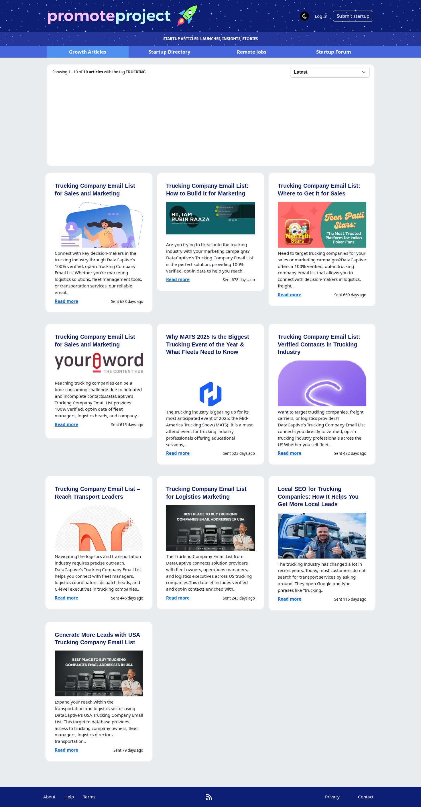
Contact (365, 797)
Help (69, 797)
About (49, 797)
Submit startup (353, 16)
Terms (89, 797)
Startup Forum (333, 51)
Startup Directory (169, 51)
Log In (321, 16)
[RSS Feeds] (209, 797)
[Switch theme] (304, 16)
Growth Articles (87, 51)
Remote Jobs (251, 51)
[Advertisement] (210, 121)
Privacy (332, 797)
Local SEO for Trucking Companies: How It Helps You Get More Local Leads (318, 496)
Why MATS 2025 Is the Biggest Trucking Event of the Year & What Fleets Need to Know (207, 344)
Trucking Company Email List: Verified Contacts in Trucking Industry (319, 344)
